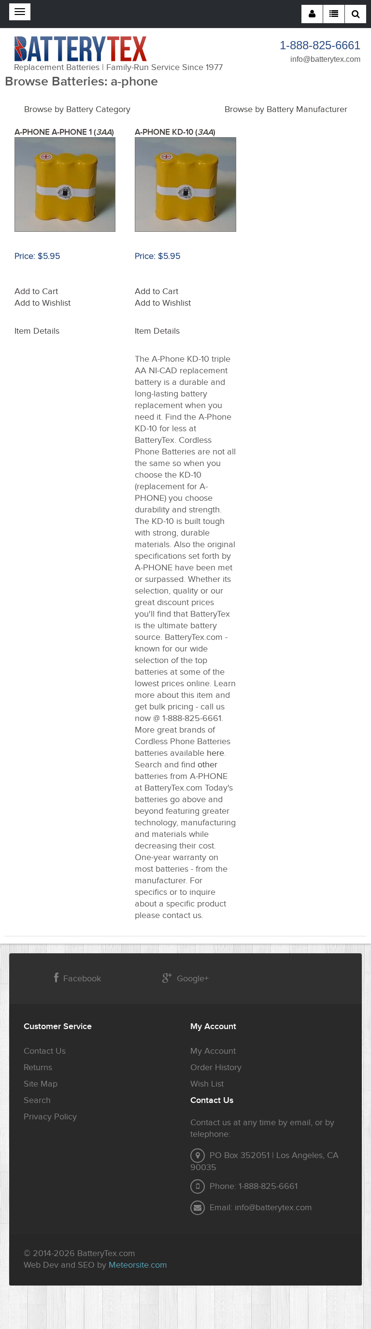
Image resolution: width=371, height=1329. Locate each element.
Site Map (40, 1084)
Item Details (36, 331)
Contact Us (45, 1051)
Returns (38, 1067)
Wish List (207, 1084)
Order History (216, 1067)
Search (37, 1100)
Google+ (193, 979)
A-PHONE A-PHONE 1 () (64, 132)
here (215, 753)
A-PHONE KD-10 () (175, 132)
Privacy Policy (50, 1117)
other (207, 765)
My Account (213, 1051)
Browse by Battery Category (77, 109)
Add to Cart (36, 291)
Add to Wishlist (42, 303)
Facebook (82, 979)
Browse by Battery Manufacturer (286, 109)
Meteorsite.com (138, 1265)
